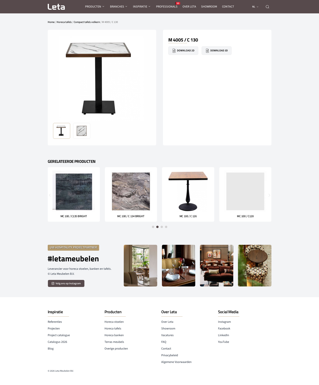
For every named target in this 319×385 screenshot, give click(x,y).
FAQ (163, 342)
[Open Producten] (103, 6)
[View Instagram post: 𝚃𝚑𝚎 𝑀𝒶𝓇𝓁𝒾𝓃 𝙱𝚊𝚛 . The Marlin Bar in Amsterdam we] (178, 265)
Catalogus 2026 (57, 342)
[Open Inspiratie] (149, 6)
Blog (51, 349)
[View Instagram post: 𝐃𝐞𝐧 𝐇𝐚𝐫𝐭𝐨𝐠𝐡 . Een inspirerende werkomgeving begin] (216, 265)
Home (51, 22)
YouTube (223, 342)
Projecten (54, 328)
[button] (145, 78)
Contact (166, 349)
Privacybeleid (169, 355)
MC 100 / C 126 (188, 216)
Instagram (224, 322)
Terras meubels (114, 342)
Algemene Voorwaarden (176, 362)
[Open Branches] (126, 6)
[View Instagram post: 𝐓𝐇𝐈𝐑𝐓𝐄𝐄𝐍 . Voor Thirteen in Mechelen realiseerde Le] (254, 265)
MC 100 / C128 (245, 216)
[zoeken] (267, 7)
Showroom (168, 328)
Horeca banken (114, 335)
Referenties (55, 322)
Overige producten (116, 349)
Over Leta (167, 322)
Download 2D (185, 50)
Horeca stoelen (114, 322)
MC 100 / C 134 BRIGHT (131, 216)
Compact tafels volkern (87, 22)
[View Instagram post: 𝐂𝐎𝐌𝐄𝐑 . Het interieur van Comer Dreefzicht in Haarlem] (140, 265)
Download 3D (219, 50)
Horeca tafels (64, 22)
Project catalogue (59, 335)
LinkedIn (223, 335)
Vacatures (167, 335)
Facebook (224, 328)
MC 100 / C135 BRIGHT (73, 216)
